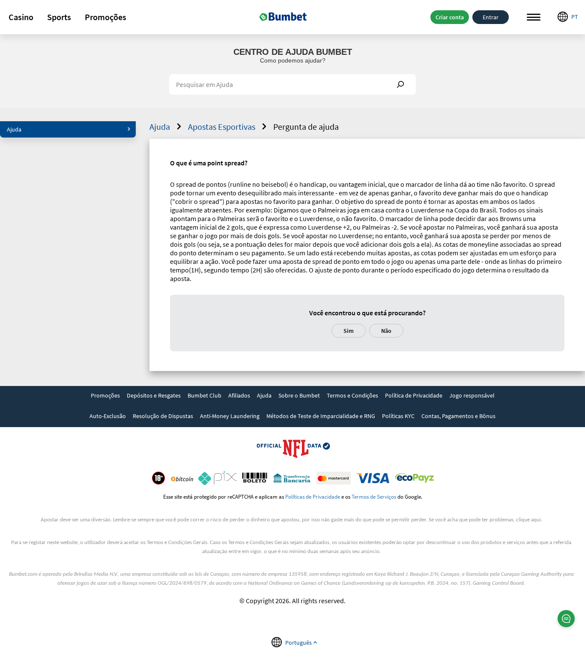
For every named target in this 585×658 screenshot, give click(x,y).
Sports (59, 17)
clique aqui (528, 520)
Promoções (105, 17)
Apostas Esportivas (221, 126)
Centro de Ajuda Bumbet (292, 52)
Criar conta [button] (450, 17)
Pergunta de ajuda (306, 126)
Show (400, 84)
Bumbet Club (204, 395)
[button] (21, 17)
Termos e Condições (352, 395)
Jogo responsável (472, 395)
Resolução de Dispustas (163, 416)
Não (386, 331)
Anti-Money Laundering (230, 416)
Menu (533, 17)
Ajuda (14, 129)
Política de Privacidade (413, 395)
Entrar (490, 17)
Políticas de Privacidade (312, 496)
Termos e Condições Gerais (177, 542)
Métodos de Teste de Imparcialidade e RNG (320, 416)
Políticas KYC (398, 416)
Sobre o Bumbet (299, 395)
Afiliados (239, 395)
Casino (21, 17)
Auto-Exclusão (108, 416)
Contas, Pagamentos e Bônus (458, 416)
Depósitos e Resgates (154, 395)
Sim (348, 331)
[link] (105, 396)
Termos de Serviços (374, 496)
